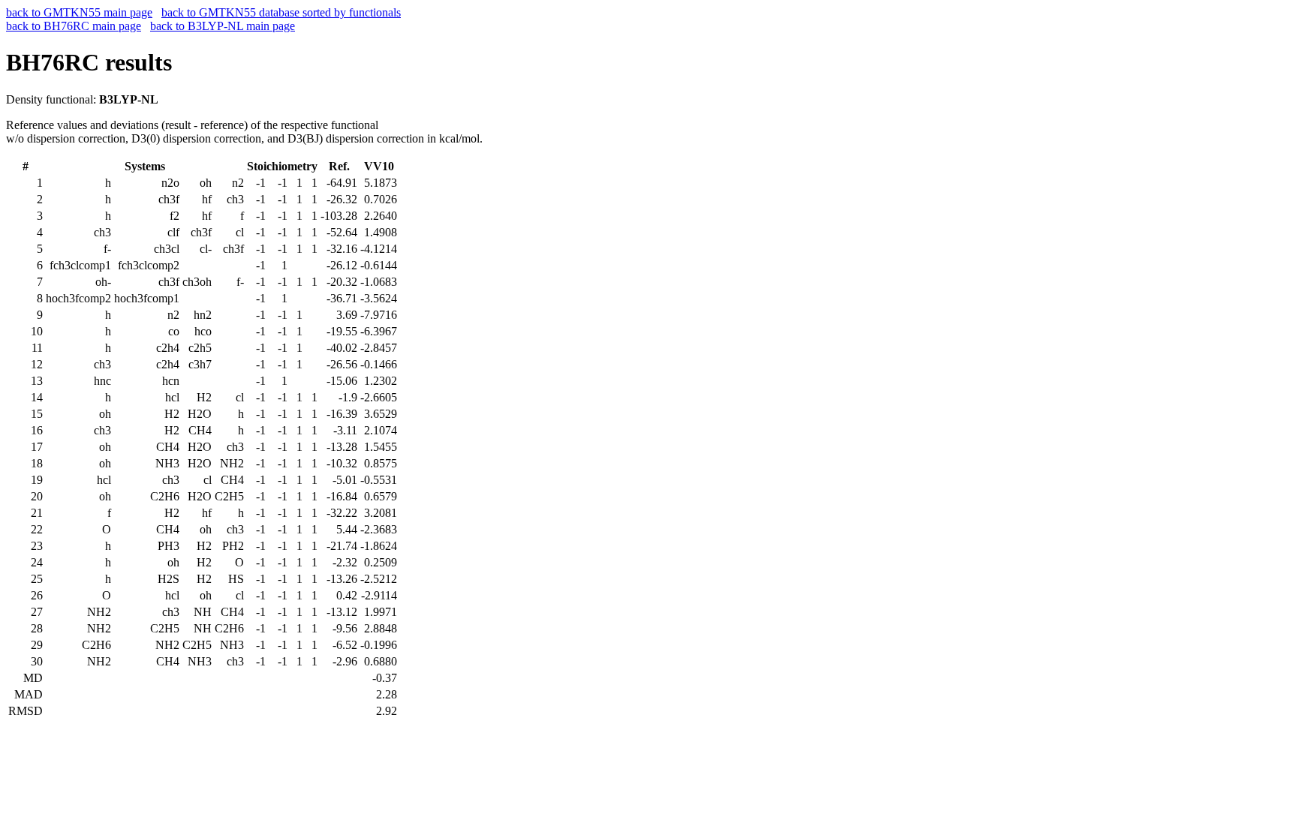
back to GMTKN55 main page (79, 12)
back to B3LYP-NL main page (222, 26)
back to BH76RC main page (73, 26)
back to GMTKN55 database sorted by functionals (281, 12)
